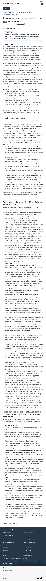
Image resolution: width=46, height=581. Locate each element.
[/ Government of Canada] (11, 3)
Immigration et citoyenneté (8, 542)
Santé (4, 553)
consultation (17, 65)
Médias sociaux (6, 567)
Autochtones (25, 553)
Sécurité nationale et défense (9, 561)
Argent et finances (27, 547)
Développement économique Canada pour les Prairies (20, 12)
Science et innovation (27, 550)
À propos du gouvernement (9, 535)
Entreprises (5, 547)
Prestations (5, 550)
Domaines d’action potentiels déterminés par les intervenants (21, 34)
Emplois (4, 539)
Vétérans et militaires (27, 555)
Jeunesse (25, 558)
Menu (7, 9)
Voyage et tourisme (7, 545)
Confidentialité (6, 578)
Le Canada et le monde (28, 545)
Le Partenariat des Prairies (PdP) (11, 14)
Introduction (8, 31)
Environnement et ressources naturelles (11, 558)
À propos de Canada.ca (8, 573)
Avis (3, 575)
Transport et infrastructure (29, 542)
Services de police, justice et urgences (31, 539)
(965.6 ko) (21, 24)
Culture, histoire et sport (8, 563)
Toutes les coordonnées (8, 532)
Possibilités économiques (11, 33)
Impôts (4, 555)
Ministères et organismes (28, 532)
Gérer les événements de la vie (29, 561)
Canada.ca (5, 12)
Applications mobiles (7, 570)
